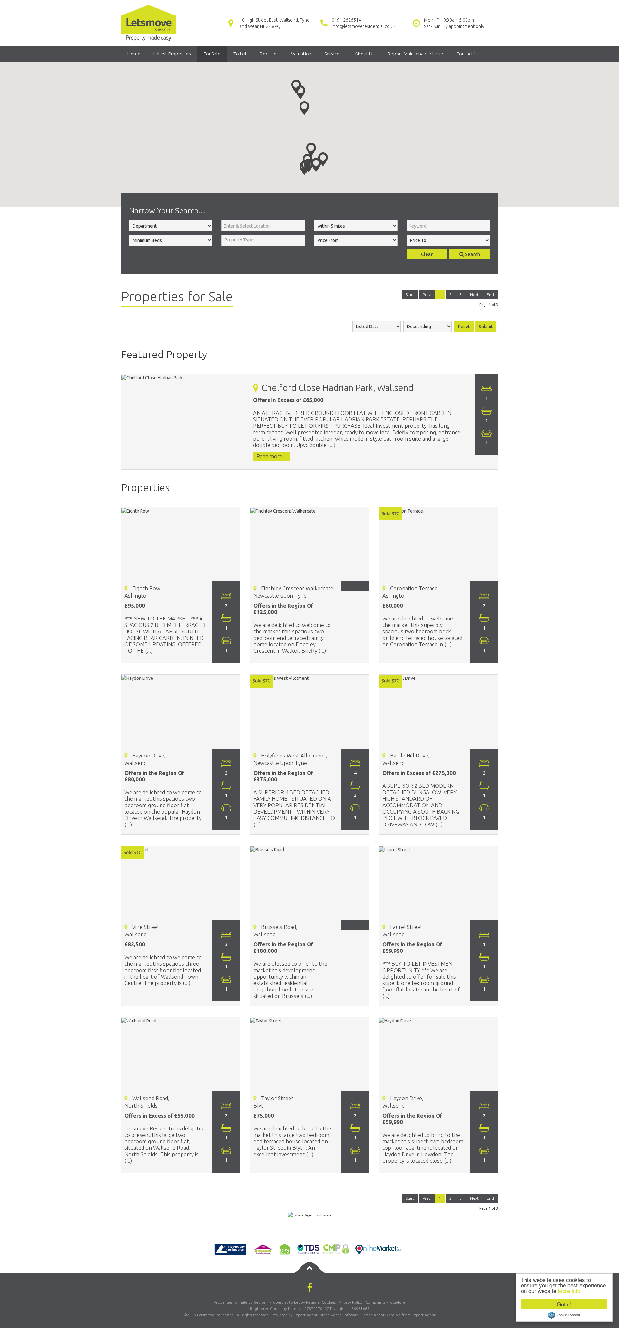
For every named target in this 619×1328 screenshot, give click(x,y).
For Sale (212, 53)
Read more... (271, 457)
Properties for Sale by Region (240, 1302)
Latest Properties (172, 53)
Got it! (564, 1304)
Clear (427, 254)
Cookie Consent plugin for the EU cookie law (564, 1315)
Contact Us (468, 53)
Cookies (329, 1302)
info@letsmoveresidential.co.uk (364, 26)
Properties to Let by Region (294, 1302)
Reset (464, 326)
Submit (486, 326)
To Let (240, 53)
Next (474, 294)
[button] (304, 168)
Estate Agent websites (381, 1315)
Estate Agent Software (339, 1315)
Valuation (301, 53)
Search (472, 254)
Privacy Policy (351, 1302)
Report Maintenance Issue (415, 53)
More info (569, 1290)
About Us (365, 53)
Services (333, 53)
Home (134, 53)
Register (269, 53)
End (490, 294)
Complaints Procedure (385, 1302)
